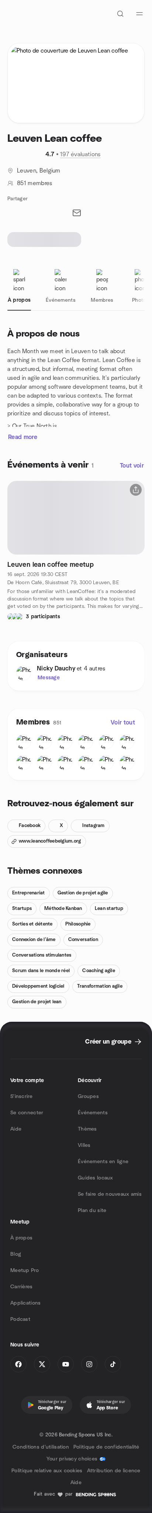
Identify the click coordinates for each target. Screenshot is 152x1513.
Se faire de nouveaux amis (110, 1194)
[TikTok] (113, 1364)
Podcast (20, 1319)
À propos (21, 1238)
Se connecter (26, 1112)
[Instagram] (89, 1364)
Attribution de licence (114, 1470)
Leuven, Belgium (39, 171)
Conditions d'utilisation (41, 1447)
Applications (25, 1303)
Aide (15, 1129)
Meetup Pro (24, 1270)
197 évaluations (80, 154)
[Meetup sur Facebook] (18, 1364)
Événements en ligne (103, 1161)
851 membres (34, 183)
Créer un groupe (108, 1042)
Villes (84, 1145)
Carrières (21, 1286)
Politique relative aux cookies (46, 1470)
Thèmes (87, 1129)
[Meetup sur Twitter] (42, 1364)
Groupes (88, 1096)
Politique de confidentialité (106, 1447)
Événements (93, 1112)
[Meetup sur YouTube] (66, 1364)
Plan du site (92, 1210)
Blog (15, 1254)
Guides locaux (95, 1178)
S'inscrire (21, 1096)
